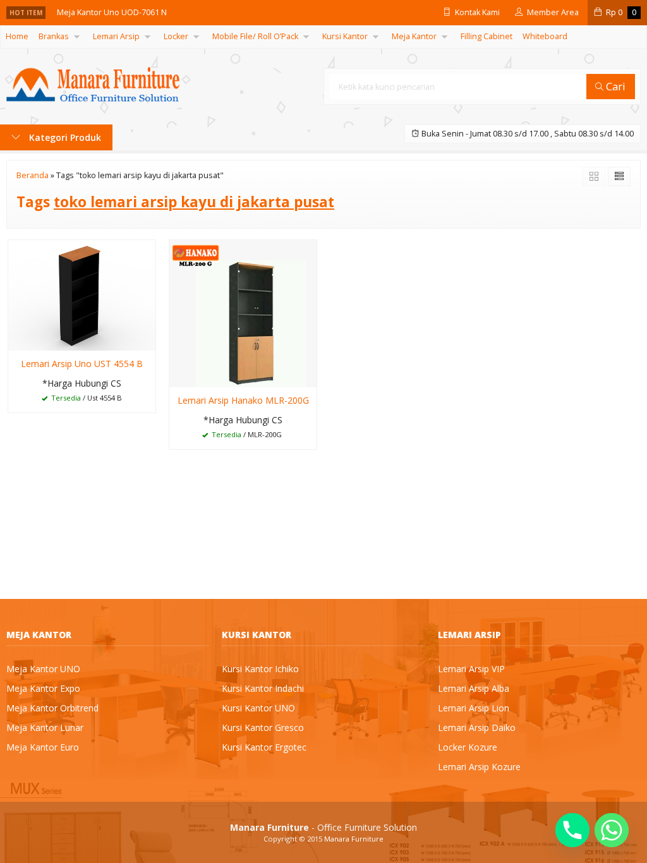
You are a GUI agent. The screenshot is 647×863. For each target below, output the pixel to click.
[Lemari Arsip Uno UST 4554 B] (81, 295)
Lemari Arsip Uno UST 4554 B (82, 364)
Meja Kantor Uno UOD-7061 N (112, 12)
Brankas (54, 36)
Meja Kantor (414, 36)
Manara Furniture (354, 838)
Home (17, 36)
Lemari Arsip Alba (473, 688)
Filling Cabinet (486, 36)
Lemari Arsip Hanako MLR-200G (243, 400)
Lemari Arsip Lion (473, 708)
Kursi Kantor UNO (258, 708)
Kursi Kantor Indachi (263, 688)
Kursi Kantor (345, 36)
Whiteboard (545, 36)
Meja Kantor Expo (43, 688)
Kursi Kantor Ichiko (260, 669)
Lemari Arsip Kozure (479, 767)
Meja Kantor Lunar (44, 727)
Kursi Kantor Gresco (263, 727)
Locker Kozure (467, 747)
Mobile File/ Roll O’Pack (255, 36)
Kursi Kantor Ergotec (264, 747)
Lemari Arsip (116, 36)
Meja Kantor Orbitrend (52, 708)
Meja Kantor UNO (43, 669)
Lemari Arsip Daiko (477, 727)
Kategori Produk (64, 137)
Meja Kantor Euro (42, 747)
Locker (176, 36)
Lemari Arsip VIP (471, 669)
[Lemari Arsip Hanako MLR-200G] (243, 313)
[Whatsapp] (612, 830)
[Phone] (572, 830)
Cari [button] (614, 86)
